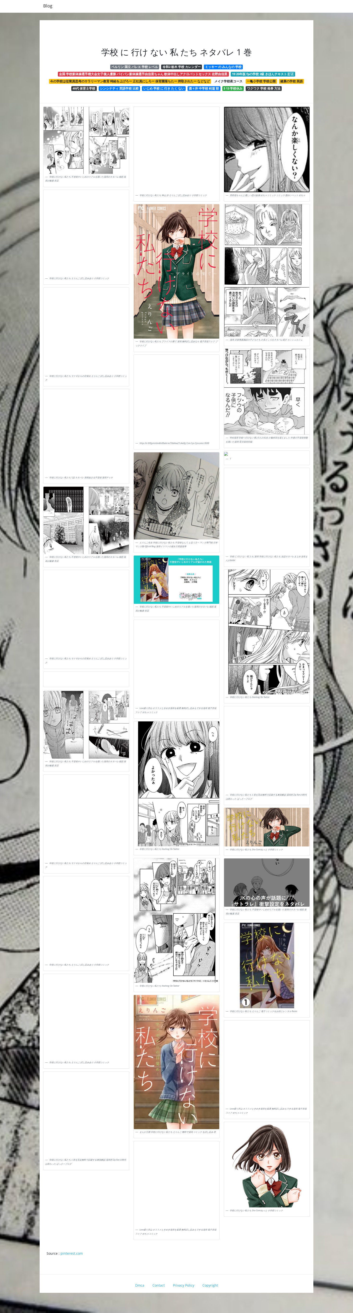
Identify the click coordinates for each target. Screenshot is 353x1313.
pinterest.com (72, 1253)
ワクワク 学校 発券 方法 (263, 88)
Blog (47, 6)
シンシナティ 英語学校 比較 (119, 88)
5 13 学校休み (233, 88)
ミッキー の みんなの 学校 (223, 67)
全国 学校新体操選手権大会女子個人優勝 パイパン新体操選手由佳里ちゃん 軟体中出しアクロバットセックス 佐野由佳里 (143, 74)
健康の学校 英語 (291, 81)
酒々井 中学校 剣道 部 (204, 88)
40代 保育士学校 (84, 88)
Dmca (139, 1285)
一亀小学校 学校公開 (261, 81)
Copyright (210, 1285)
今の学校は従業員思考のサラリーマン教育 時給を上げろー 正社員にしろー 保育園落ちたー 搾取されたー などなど (130, 81)
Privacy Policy (183, 1285)
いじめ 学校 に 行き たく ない (163, 88)
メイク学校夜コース (228, 81)
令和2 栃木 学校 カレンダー (182, 67)
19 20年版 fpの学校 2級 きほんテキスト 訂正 (263, 74)
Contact (158, 1285)
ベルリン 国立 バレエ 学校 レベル (134, 67)
